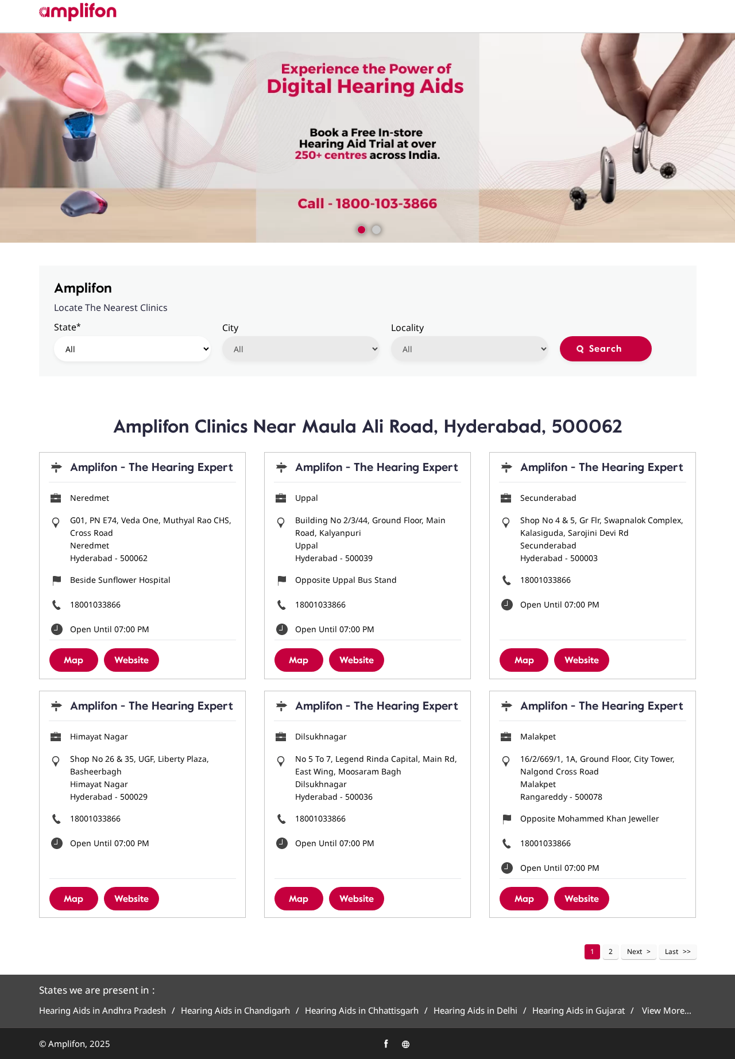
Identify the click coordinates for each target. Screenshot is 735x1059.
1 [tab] (360, 228)
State (67, 327)
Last (671, 951)
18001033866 (95, 604)
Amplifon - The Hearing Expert (151, 467)
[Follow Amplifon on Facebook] (385, 1044)
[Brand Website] (405, 1044)
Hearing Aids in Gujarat (578, 1010)
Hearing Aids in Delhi (475, 1010)
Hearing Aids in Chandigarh (235, 1010)
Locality (407, 327)
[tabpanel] (367, 138)
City (230, 327)
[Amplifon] (78, 12)
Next (634, 951)
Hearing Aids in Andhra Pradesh (102, 1010)
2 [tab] (375, 228)
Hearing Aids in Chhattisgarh (362, 1010)
